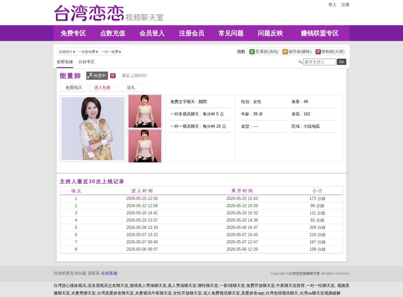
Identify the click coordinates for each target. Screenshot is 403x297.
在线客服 (109, 273)
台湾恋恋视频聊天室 (304, 273)
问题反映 (270, 33)
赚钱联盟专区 (320, 33)
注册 (345, 4)
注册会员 (191, 33)
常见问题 (231, 33)
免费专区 (73, 33)
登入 (332, 4)
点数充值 (112, 33)
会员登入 (152, 33)
